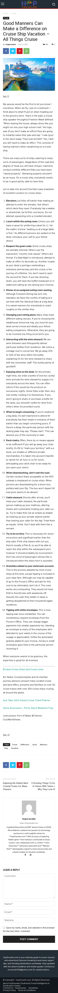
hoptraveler (11, 44)
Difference (25, 744)
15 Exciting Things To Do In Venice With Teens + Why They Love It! (43, 786)
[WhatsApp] (26, 51)
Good (34, 744)
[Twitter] (13, 51)
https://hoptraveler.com (29, 823)
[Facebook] (6, 51)
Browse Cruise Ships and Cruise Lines (23, 669)
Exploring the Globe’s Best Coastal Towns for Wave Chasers (15, 786)
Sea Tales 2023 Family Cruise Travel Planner (26, 700)
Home (5, 13)
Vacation (14, 748)
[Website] (31, 855)
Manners (43, 744)
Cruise (13, 13)
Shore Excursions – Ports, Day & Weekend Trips (28, 708)
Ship (6, 748)
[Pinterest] (20, 51)
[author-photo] (29, 814)
